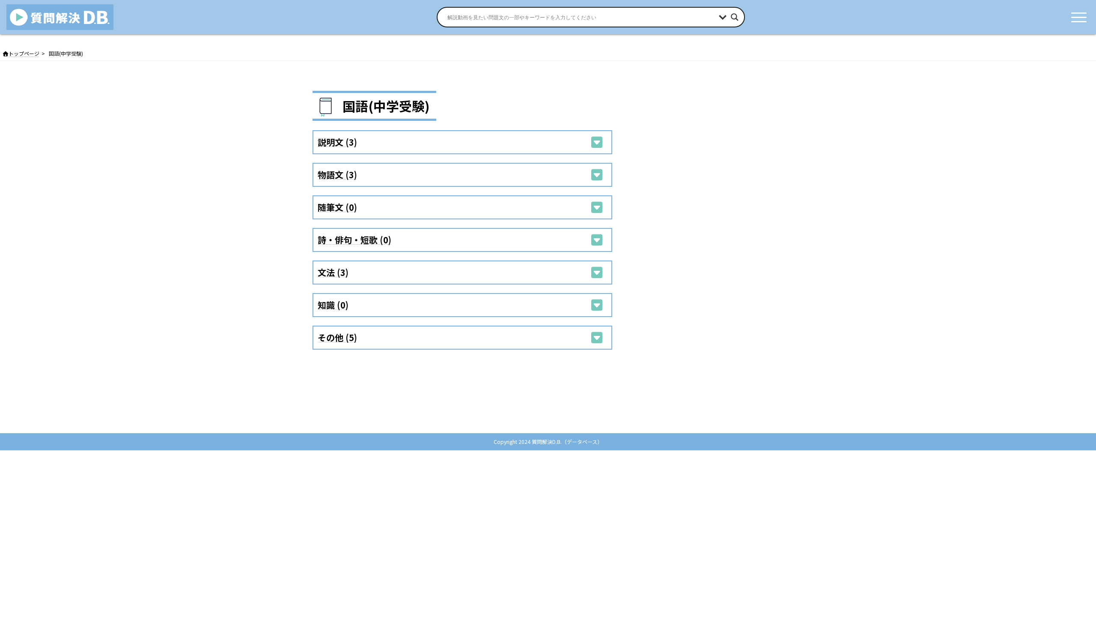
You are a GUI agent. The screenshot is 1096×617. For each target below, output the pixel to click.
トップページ (24, 53)
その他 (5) (337, 337)
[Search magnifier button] (735, 17)
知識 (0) (333, 305)
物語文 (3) (337, 174)
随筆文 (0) (337, 207)
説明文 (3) (337, 142)
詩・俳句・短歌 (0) (354, 240)
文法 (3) (333, 272)
